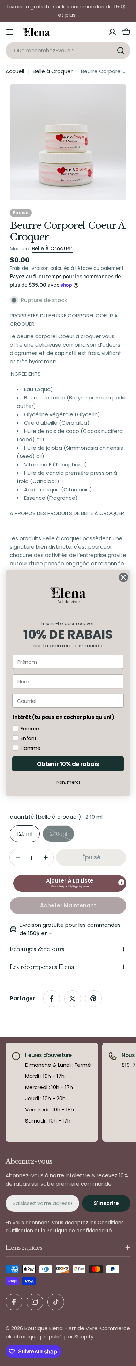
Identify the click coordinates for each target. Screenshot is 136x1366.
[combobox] (68, 50)
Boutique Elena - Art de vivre (61, 1328)
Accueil (15, 71)
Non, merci (68, 782)
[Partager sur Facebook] (51, 998)
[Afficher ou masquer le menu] (10, 32)
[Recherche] (120, 50)
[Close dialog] (123, 577)
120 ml (24, 833)
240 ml (62, 836)
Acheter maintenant (68, 905)
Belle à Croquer (53, 71)
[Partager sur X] (72, 998)
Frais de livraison (29, 268)
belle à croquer (52, 248)
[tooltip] (121, 882)
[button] (69, 883)
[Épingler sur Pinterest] (93, 998)
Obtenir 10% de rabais (68, 764)
